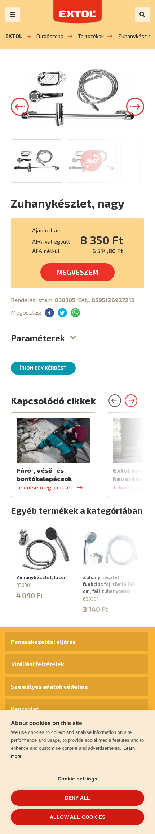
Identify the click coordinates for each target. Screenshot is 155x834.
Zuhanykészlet (135, 36)
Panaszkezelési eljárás (43, 641)
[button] (20, 107)
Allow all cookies (77, 817)
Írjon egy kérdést (43, 368)
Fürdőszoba (49, 36)
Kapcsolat (25, 708)
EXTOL (13, 36)
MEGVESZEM (77, 272)
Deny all (77, 798)
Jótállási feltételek (37, 663)
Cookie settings (78, 779)
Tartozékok (91, 36)
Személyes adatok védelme (49, 686)
